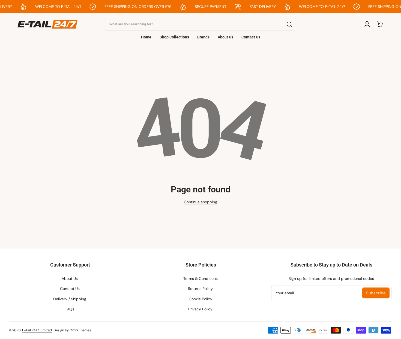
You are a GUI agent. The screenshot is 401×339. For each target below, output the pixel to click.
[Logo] (47, 24)
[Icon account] (367, 24)
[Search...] (289, 24)
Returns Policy (200, 288)
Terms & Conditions (200, 278)
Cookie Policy (200, 298)
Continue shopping (200, 201)
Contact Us (70, 288)
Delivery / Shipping (69, 298)
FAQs (69, 309)
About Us (70, 278)
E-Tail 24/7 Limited (37, 330)
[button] (380, 24)
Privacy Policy (200, 309)
